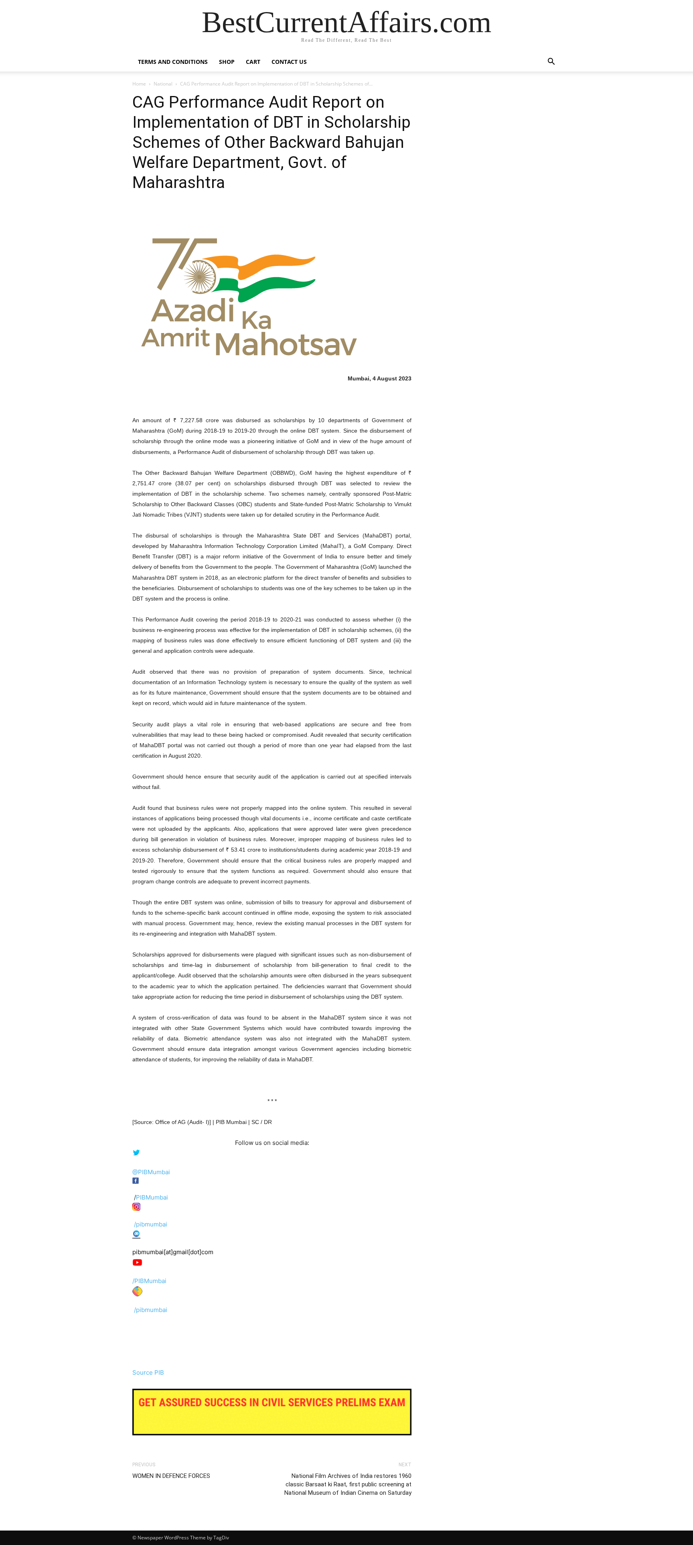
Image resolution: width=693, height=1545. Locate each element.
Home (139, 83)
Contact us (289, 61)
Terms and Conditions (173, 61)
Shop (227, 61)
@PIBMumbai (151, 1172)
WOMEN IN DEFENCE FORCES (171, 1476)
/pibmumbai (150, 1224)
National (163, 83)
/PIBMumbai (149, 1281)
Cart (253, 61)
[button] (551, 62)
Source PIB (148, 1372)
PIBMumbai (152, 1197)
